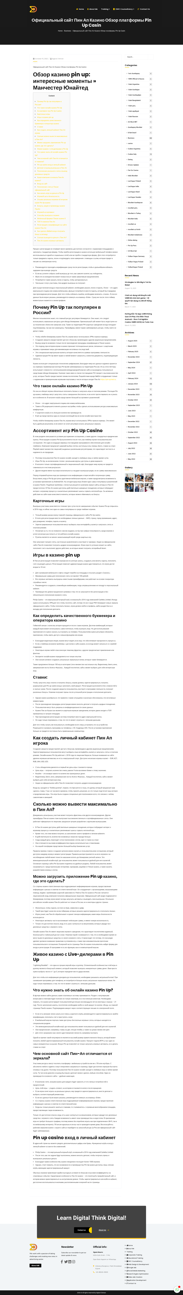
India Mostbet (139, 176)
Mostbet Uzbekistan (139, 235)
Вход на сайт (42, 184)
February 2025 (139, 352)
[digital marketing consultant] (33, 9)
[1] (177, 1291)
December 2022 (139, 421)
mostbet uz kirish (139, 229)
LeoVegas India (139, 186)
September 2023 (139, 405)
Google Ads (132, 1268)
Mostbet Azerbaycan (139, 203)
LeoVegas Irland (139, 192)
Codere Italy (140, 154)
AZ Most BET (139, 122)
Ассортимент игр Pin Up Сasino (49, 111)
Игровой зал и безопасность (48, 196)
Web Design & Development (138, 1264)
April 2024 (139, 373)
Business (67, 31)
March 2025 (139, 346)
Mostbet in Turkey (139, 213)
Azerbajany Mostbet (139, 127)
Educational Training (135, 1258)
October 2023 (140, 400)
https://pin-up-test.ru (108, 379)
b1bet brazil (139, 133)
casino (139, 143)
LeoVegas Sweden (139, 197)
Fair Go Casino (139, 170)
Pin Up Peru (139, 246)
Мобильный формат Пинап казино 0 (51, 219)
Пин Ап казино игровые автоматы (50, 241)
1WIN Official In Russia (139, 79)
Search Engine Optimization (138, 1274)
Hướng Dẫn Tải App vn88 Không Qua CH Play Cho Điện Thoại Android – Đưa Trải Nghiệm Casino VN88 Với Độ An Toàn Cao (139, 318)
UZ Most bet (139, 251)
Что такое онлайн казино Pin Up (49, 108)
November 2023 (140, 395)
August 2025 (139, 341)
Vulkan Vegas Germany (139, 256)
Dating (139, 159)
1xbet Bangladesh (139, 100)
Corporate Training (135, 1255)
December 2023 (139, 389)
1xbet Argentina (139, 84)
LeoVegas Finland (139, 181)
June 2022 (140, 454)
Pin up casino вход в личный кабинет (51, 165)
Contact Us (145, 9)
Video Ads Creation (135, 1277)
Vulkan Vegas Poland (139, 262)
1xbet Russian (139, 116)
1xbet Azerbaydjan (139, 95)
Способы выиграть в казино (48, 215)
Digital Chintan (58, 59)
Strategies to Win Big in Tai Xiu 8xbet (138, 283)
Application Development (137, 1280)
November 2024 (139, 357)
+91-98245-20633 (102, 1272)
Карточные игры (43, 114)
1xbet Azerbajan (139, 90)
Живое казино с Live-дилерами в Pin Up (52, 149)
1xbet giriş (139, 106)
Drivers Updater (139, 165)
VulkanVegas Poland (139, 267)
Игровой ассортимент (45, 212)
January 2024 (140, 384)
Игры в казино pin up (45, 117)
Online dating (139, 240)
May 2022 (140, 459)
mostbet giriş (139, 208)
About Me (130, 1249)
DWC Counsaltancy (124, 9)
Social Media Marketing (136, 1271)
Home (60, 31)
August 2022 (140, 443)
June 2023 (139, 411)
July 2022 (140, 448)
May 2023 (139, 416)
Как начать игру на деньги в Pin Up (50, 193)
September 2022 (140, 438)
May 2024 (139, 368)
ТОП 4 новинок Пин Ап (46, 222)
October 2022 (140, 432)
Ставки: (40, 127)
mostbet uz (139, 224)
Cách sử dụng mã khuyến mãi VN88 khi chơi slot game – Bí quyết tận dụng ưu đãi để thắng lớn (138, 299)
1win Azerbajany (139, 73)
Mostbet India (139, 219)
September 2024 (140, 362)
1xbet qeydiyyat (139, 111)
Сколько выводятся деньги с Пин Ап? (52, 238)
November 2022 (139, 427)
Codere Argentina (139, 149)
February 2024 (140, 378)
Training (129, 1252)
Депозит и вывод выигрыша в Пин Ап (52, 168)
